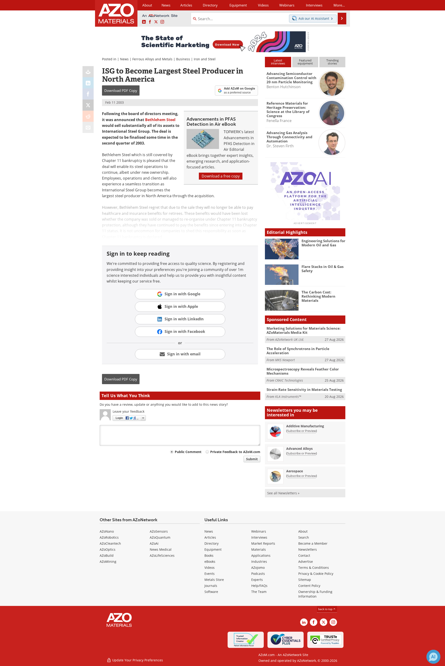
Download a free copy (221, 176)
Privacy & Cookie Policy (315, 573)
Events (209, 573)
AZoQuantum (160, 537)
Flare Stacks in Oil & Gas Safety (322, 268)
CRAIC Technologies (289, 380)
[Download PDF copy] (88, 71)
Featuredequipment (305, 61)
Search (303, 537)
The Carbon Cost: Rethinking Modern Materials (318, 296)
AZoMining (108, 561)
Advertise (305, 561)
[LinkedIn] (88, 82)
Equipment (213, 549)
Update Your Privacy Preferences (137, 660)
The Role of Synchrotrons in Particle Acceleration (298, 350)
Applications (260, 555)
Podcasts (258, 573)
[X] (88, 105)
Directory (210, 5)
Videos (209, 567)
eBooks (209, 561)
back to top (325, 609)
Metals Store (214, 579)
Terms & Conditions (313, 567)
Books (208, 555)
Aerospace (294, 471)
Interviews (259, 537)
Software (211, 591)
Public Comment (188, 452)
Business (183, 59)
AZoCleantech (110, 543)
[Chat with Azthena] (433, 657)
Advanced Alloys (299, 448)
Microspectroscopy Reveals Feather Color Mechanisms (303, 371)
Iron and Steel (205, 59)
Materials (258, 549)
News (124, 59)
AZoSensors (159, 531)
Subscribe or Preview (301, 431)
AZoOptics (107, 549)
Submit (252, 459)
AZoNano (107, 531)
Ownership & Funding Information (315, 593)
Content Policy (309, 585)
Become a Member (312, 543)
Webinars (258, 531)
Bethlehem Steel (160, 119)
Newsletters (307, 549)
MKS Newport (285, 360)
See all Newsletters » (283, 493)
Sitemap (304, 579)
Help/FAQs (259, 585)
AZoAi (154, 543)
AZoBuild (107, 555)
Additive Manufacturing (305, 426)
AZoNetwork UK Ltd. (289, 339)
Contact (304, 555)
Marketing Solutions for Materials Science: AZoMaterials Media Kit (303, 330)
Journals (210, 585)
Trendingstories (332, 61)
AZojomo (258, 567)
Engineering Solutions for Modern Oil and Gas (323, 242)
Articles (210, 537)
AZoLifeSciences (162, 555)
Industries (259, 561)
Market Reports (263, 543)
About (303, 531)
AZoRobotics (109, 537)
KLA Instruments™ (288, 396)
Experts (257, 579)
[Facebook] (88, 94)
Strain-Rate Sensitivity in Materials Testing (304, 389)
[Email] (88, 127)
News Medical (161, 549)
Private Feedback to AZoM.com (235, 452)
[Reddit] (88, 116)
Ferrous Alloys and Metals (152, 59)
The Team (259, 591)
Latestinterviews (278, 61)
